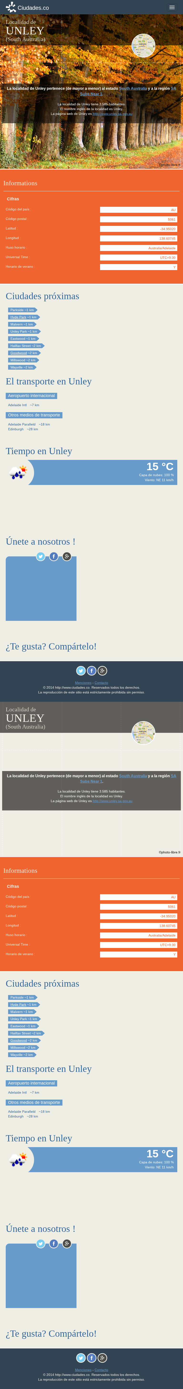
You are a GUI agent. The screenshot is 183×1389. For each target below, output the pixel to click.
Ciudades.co (33, 8)
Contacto (101, 683)
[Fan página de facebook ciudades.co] (54, 556)
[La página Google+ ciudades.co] (67, 556)
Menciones (83, 683)
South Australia (133, 88)
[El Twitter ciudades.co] (41, 556)
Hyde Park (18, 317)
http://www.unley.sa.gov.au (112, 114)
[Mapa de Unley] (154, 46)
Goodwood (18, 353)
